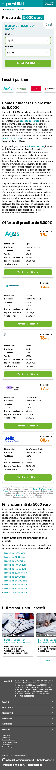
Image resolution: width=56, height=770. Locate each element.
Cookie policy (6, 737)
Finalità (9, 34)
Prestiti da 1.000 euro (14, 553)
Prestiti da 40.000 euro (15, 584)
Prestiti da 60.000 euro (15, 592)
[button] (3, 3)
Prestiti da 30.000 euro (15, 581)
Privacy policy (6, 735)
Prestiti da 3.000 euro (15, 561)
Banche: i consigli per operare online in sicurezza (17, 641)
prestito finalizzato (11, 138)
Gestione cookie (7, 744)
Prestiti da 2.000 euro (14, 557)
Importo (9, 46)
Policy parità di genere (8, 747)
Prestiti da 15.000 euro (15, 569)
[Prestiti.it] (15, 6)
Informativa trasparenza (9, 742)
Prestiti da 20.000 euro (15, 573)
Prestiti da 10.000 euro (15, 565)
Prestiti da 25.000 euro (15, 577)
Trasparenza (20, 495)
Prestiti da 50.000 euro (15, 588)
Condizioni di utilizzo (8, 740)
